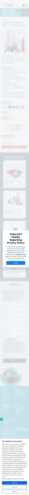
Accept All (14, 483)
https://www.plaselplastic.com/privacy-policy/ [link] (13, 476)
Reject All (14, 491)
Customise (14, 487)
